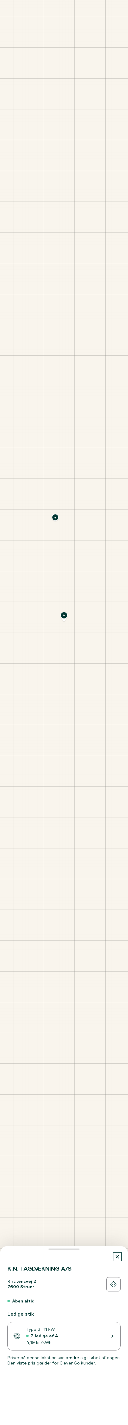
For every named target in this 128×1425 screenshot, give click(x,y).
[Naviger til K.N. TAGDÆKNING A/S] (113, 1284)
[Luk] (117, 1256)
